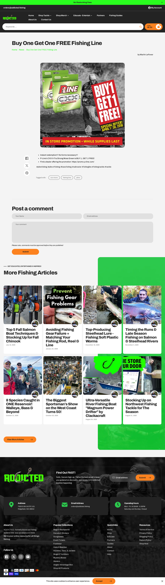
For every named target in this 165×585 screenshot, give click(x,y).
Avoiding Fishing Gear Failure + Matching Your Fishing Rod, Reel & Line (62, 337)
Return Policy (145, 540)
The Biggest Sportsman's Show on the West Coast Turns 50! (62, 406)
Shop (109, 533)
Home (14, 50)
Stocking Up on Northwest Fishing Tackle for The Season (141, 406)
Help (109, 554)
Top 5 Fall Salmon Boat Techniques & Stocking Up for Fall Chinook (22, 335)
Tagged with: (41, 178)
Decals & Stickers (61, 533)
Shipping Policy (146, 537)
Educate (111, 537)
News (21, 50)
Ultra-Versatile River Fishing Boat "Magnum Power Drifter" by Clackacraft (101, 408)
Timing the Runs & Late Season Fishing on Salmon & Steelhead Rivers (141, 335)
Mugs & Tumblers (60, 554)
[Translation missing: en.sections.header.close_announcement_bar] (162, 2)
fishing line (67, 178)
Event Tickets (59, 540)
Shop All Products (61, 568)
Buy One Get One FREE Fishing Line (41, 50)
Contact (110, 551)
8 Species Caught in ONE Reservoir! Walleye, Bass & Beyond (23, 406)
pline (78, 178)
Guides (110, 544)
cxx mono (54, 178)
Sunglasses (58, 537)
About (109, 547)
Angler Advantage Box (63, 565)
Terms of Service (146, 530)
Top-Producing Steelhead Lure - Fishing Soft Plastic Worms (102, 335)
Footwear (57, 544)
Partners (111, 540)
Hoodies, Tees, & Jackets (64, 551)
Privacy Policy (145, 533)
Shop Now (143, 544)
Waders (56, 561)
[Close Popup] (162, 581)
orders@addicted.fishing (14, 8)
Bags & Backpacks (61, 530)
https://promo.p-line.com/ (83, 162)
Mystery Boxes (59, 558)
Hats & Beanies (60, 547)
